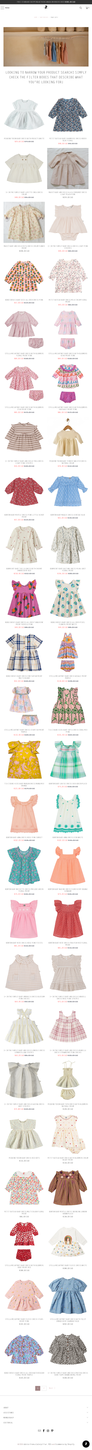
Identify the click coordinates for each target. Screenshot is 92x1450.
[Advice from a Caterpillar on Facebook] (44, 1431)
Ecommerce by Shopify (64, 1444)
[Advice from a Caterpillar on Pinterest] (52, 1431)
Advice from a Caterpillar (35, 1444)
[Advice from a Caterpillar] (46, 7)
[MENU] (1, 7)
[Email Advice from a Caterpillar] (39, 1431)
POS (49, 1444)
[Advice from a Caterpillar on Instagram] (48, 1431)
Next (51, 1388)
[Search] (80, 7)
